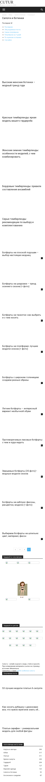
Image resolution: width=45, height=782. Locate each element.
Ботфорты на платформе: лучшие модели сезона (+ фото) (20, 347)
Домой (4, 15)
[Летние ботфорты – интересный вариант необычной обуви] (22, 397)
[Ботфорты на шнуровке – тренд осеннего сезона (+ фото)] (22, 272)
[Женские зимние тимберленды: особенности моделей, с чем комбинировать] (22, 135)
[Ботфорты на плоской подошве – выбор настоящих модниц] (22, 241)
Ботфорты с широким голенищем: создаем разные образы (20, 378)
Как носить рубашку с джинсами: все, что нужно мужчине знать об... (21, 708)
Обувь (10, 15)
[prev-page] (15, 549)
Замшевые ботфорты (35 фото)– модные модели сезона (19, 472)
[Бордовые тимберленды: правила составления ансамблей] (22, 171)
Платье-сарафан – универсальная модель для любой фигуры (20, 729)
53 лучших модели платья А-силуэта (22, 688)
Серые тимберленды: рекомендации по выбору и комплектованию (18, 222)
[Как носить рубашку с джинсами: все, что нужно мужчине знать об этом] (22, 700)
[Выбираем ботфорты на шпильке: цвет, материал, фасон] (22, 522)
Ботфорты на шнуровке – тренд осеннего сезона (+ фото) (19, 285)
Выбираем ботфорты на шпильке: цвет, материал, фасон (20, 534)
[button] (3, 10)
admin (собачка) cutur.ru (26, 671)
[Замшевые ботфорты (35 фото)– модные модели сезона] (22, 459)
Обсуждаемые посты (12, 29)
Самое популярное (11, 32)
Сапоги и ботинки (19, 15)
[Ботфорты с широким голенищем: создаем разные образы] (22, 366)
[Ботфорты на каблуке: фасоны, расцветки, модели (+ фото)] (22, 490)
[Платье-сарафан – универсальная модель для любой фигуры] (22, 722)
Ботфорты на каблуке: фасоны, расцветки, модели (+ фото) (18, 503)
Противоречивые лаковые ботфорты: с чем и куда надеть (22, 441)
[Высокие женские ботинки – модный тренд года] (22, 60)
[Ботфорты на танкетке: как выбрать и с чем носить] (22, 303)
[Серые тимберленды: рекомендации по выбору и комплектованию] (22, 203)
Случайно (8, 40)
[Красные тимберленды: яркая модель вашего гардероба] (22, 102)
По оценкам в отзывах (12, 37)
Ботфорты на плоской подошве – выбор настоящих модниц (20, 253)
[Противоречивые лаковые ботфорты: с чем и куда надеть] (22, 428)
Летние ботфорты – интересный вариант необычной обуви (19, 410)
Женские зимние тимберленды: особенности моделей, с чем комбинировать (20, 153)
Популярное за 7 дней (12, 35)
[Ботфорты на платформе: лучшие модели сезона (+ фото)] (22, 334)
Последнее (8, 27)
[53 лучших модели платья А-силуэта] (22, 681)
